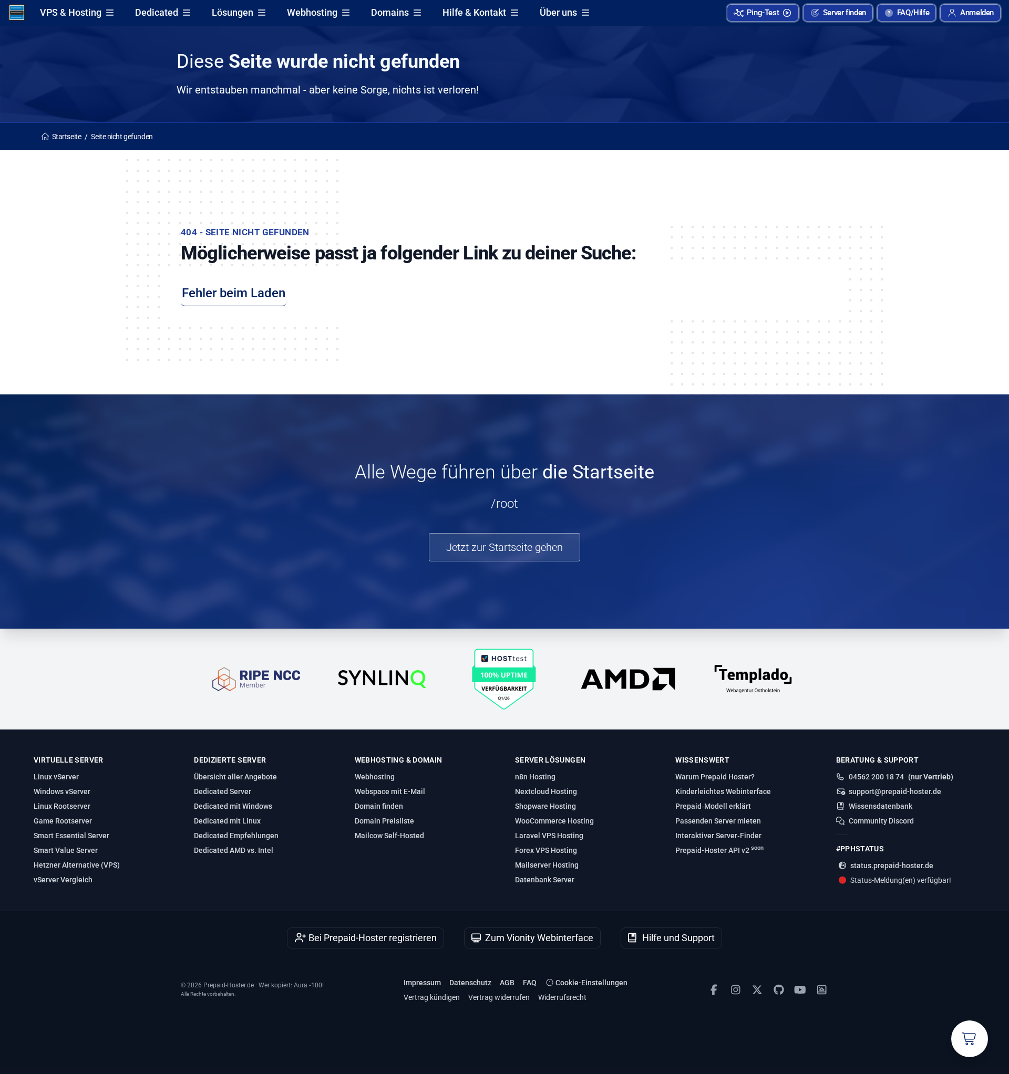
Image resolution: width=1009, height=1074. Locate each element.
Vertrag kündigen (432, 997)
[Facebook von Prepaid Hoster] (713, 990)
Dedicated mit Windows (233, 806)
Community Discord (881, 821)
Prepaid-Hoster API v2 (719, 849)
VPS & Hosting (70, 12)
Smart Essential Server (71, 835)
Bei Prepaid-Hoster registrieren (371, 937)
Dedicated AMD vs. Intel (233, 850)
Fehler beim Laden (233, 293)
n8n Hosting (535, 777)
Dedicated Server (222, 791)
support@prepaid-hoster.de (895, 791)
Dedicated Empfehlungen (236, 835)
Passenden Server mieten (718, 821)
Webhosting (312, 12)
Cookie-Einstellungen (590, 982)
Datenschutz (470, 982)
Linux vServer (56, 777)
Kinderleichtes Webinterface (723, 791)
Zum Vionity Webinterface (538, 937)
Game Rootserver (63, 821)
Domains (390, 12)
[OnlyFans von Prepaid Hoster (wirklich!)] (821, 990)
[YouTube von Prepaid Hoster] (800, 990)
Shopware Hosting (545, 806)
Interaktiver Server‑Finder (718, 835)
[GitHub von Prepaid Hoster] (778, 990)
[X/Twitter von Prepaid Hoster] (757, 990)
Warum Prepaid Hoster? (715, 777)
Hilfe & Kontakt (474, 12)
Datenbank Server (544, 879)
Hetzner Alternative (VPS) (77, 865)
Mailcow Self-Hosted (389, 835)
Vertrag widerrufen (499, 997)
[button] (970, 13)
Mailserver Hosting (547, 865)
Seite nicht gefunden (122, 136)
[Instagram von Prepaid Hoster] (735, 990)
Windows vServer (62, 791)
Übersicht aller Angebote (235, 777)
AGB (507, 982)
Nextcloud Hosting (546, 791)
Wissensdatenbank (880, 806)
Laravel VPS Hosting (549, 835)
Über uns (558, 12)
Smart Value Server (66, 850)
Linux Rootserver (62, 806)
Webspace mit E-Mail (390, 791)
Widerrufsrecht (562, 997)
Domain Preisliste (384, 821)
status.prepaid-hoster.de (891, 865)
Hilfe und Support (677, 937)
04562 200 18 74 (876, 777)
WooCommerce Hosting (554, 821)
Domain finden (379, 806)
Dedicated (156, 12)
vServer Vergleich (63, 879)
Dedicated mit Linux (227, 821)
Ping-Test (763, 12)
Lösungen (232, 12)
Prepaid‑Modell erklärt (713, 806)
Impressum (422, 982)
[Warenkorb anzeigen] (969, 1038)
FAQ (530, 982)
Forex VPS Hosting (546, 850)
